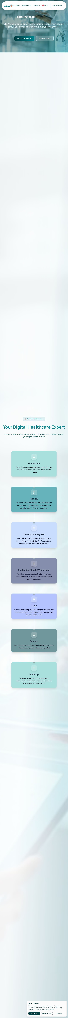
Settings (59, 1013)
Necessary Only (46, 1013)
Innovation (25, 6)
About (36, 6)
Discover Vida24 (45, 38)
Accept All (34, 1013)
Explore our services (24, 38)
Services (17, 6)
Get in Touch (57, 6)
